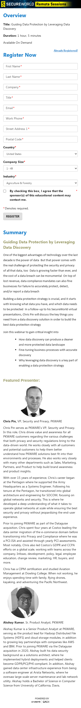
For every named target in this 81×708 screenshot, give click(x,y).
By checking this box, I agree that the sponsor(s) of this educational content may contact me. (40, 195)
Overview (14, 15)
